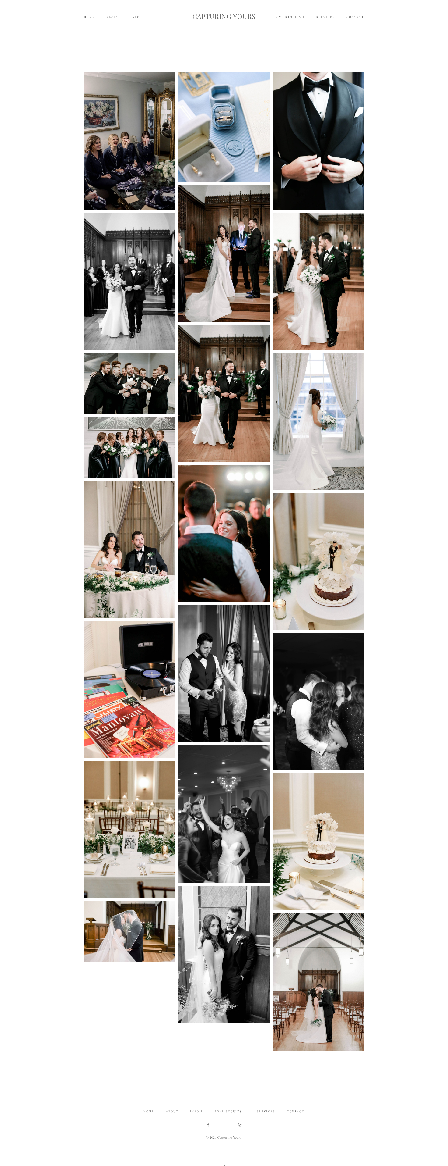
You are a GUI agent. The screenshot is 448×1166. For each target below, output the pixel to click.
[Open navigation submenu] (304, 17)
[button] (137, 17)
